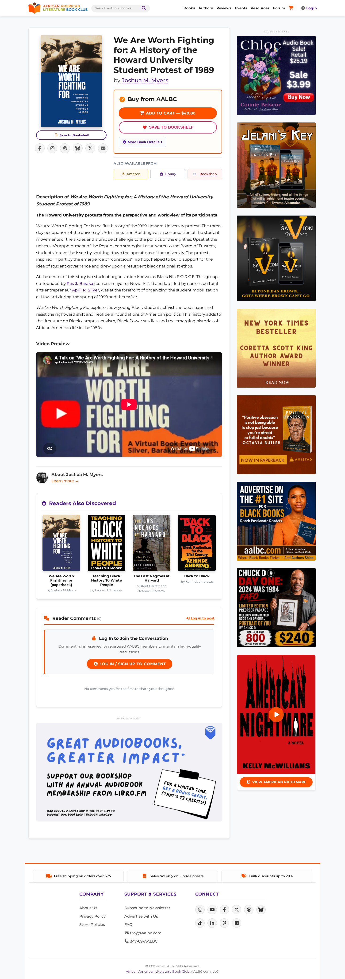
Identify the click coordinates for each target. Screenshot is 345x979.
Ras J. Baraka (80, 283)
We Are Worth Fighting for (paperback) (61, 580)
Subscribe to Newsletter (147, 908)
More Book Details (143, 142)
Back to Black (197, 576)
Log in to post (202, 618)
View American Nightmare (279, 782)
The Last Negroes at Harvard (152, 578)
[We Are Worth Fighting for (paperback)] (61, 544)
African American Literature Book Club (157, 971)
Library (170, 174)
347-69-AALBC (143, 941)
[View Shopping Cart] (292, 8)
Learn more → (65, 481)
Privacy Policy (92, 916)
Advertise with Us (141, 916)
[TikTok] (200, 923)
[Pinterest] (224, 923)
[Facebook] (224, 909)
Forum (279, 8)
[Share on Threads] (65, 148)
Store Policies (92, 924)
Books (189, 8)
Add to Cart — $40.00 (170, 113)
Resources (260, 8)
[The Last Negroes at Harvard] (151, 544)
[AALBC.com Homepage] (58, 8)
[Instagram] (200, 909)
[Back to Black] (197, 544)
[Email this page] (103, 148)
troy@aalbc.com (145, 933)
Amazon (134, 174)
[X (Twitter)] (236, 909)
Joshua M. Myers (145, 80)
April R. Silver (85, 290)
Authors (206, 8)
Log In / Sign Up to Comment (132, 664)
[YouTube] (212, 909)
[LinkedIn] (212, 923)
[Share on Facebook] (40, 148)
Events (241, 8)
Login (311, 8)
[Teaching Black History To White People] (106, 544)
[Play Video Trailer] (276, 714)
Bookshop (208, 174)
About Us (88, 908)
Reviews (223, 8)
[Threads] (248, 909)
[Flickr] (236, 923)
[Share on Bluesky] (78, 148)
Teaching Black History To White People (106, 580)
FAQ (128, 924)
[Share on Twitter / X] (90, 148)
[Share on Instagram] (52, 148)
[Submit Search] (142, 8)
